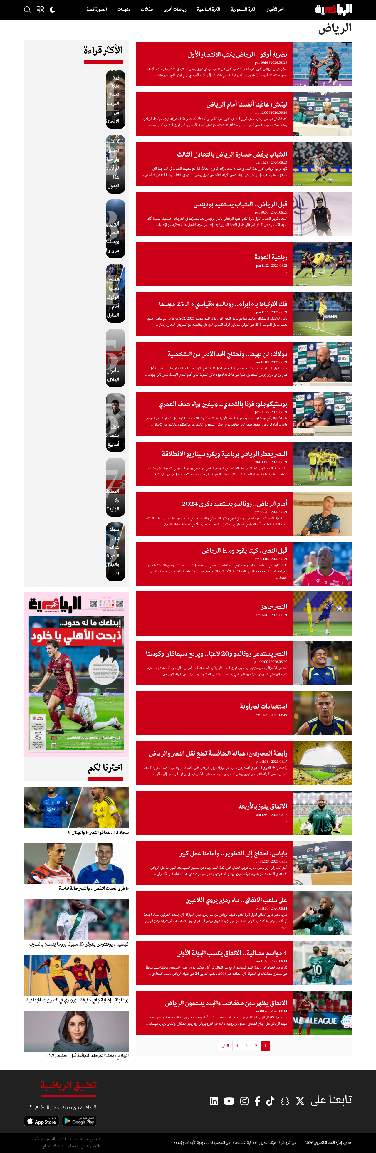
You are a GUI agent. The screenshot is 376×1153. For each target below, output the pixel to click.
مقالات (147, 9)
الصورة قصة (97, 9)
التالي (225, 1046)
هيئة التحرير (267, 1143)
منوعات (124, 9)
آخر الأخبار (275, 9)
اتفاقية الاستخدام (245, 1143)
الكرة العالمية (208, 9)
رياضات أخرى (175, 9)
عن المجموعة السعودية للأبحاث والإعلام (202, 1143)
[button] (40, 9)
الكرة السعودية (243, 9)
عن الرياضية (287, 1143)
